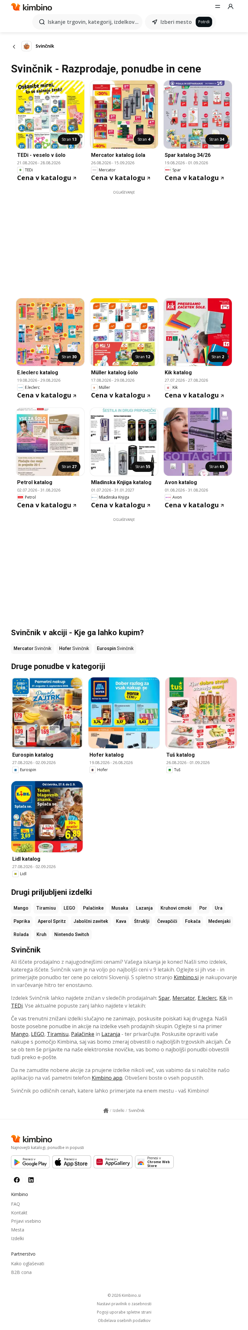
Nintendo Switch (71, 934)
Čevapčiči (167, 921)
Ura (218, 908)
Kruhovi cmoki (175, 908)
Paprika (22, 921)
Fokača (193, 921)
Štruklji (142, 921)
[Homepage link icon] (105, 1110)
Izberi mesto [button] (176, 21)
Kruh (41, 934)
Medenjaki (219, 921)
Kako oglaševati (27, 1263)
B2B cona (21, 1272)
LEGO (69, 908)
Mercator (183, 997)
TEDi (17, 1005)
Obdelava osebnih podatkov (124, 1320)
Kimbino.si (186, 977)
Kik (223, 997)
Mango (21, 908)
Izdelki (17, 1238)
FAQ (15, 1204)
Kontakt (19, 1213)
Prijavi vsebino (26, 1221)
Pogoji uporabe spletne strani (124, 1312)
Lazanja (144, 908)
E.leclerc (207, 997)
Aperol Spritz (52, 921)
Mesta (17, 1230)
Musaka (119, 908)
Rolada (21, 934)
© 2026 (124, 1295)
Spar (164, 997)
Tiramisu (46, 908)
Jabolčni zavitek (91, 921)
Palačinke (93, 908)
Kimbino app (107, 1077)
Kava (121, 921)
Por (203, 908)
